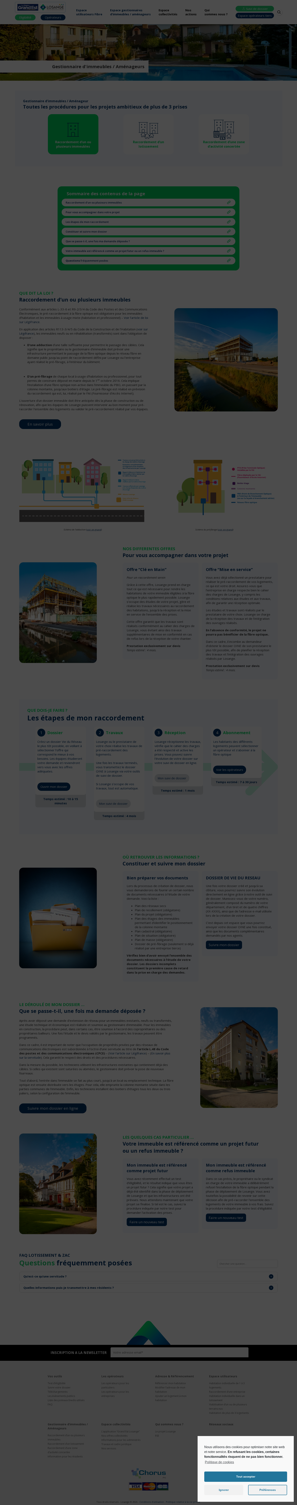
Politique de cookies (219, 1462)
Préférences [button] (267, 1489)
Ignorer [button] (224, 1489)
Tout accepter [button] (245, 1476)
